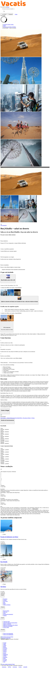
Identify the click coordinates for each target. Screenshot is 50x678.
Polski (4, 658)
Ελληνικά (5, 648)
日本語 (4, 655)
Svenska (5, 660)
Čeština (4, 645)
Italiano (4, 653)
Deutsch (5, 647)
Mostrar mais (26, 385)
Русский (5, 659)
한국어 (4, 652)
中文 (4, 661)
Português (5, 657)
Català (4, 644)
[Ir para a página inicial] (7, 7)
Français (5, 651)
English (4, 642)
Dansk (4, 646)
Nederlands (5, 654)
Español (4, 649)
